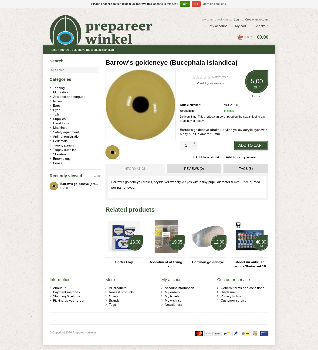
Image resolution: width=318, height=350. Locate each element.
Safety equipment (66, 132)
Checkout (261, 26)
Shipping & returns (66, 296)
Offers (113, 296)
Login (237, 19)
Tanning (59, 88)
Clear (97, 175)
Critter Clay (124, 262)
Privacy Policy (231, 296)
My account (218, 26)
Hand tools (61, 123)
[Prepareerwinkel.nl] (104, 24)
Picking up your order (69, 300)
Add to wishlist (207, 157)
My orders (172, 292)
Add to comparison (241, 157)
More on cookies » (215, 4)
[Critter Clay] (124, 255)
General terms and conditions (242, 288)
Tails (56, 114)
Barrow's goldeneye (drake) (79, 184)
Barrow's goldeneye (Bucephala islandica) (87, 49)
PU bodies (60, 92)
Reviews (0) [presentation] (194, 168)
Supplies (59, 119)
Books (57, 163)
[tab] (134, 168)
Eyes (56, 110)
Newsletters (173, 304)
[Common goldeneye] (208, 255)
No (196, 4)
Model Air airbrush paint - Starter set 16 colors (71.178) (250, 264)
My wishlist (173, 300)
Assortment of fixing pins (166, 264)
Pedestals (60, 141)
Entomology (62, 158)
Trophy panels (63, 145)
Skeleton (59, 154)
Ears (56, 105)
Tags (112, 304)
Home (53, 49)
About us (59, 288)
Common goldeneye (208, 262)
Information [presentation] (135, 168)
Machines (60, 127)
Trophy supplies (64, 150)
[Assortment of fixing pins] (166, 255)
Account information (179, 288)
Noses (57, 101)
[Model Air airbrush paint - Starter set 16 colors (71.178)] (249, 255)
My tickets (172, 296)
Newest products (121, 292)
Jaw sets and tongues (69, 97)
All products (117, 288)
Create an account (256, 19)
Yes (185, 4)
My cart (240, 26)
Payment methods (66, 292)
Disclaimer (228, 292)
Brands (114, 300)
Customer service (234, 300)
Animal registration (67, 136)
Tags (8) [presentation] (246, 168)
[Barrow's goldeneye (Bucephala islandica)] (112, 158)
